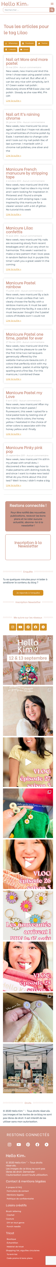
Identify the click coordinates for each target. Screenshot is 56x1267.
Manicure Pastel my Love (24, 394)
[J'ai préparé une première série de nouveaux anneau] (28, 915)
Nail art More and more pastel (27, 61)
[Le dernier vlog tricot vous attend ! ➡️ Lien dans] (28, 864)
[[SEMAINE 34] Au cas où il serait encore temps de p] (28, 711)
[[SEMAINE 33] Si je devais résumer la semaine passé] (28, 813)
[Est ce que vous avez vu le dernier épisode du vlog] (28, 762)
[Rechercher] (51, 10)
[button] (52, 3)
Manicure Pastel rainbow (21, 284)
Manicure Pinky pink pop (24, 449)
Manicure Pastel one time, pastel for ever (24, 336)
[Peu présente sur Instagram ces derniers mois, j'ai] (28, 966)
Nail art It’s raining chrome (23, 116)
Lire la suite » (13, 100)
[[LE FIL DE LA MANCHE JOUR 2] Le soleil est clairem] (28, 1068)
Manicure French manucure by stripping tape (27, 172)
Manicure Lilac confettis (19, 229)
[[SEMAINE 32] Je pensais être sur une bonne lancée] (28, 1017)
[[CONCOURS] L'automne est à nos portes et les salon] (28, 660)
